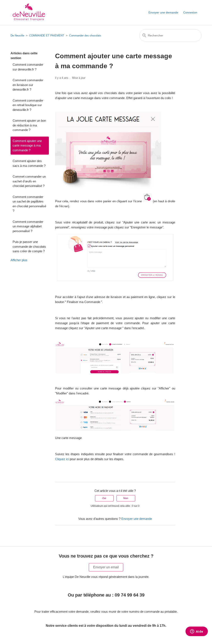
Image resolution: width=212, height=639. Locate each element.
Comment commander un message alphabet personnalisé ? (28, 226)
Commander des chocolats (85, 35)
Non (125, 498)
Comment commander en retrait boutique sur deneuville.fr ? (28, 105)
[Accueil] (28, 12)
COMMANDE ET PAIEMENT (46, 35)
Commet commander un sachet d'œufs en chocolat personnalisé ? (29, 181)
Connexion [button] (190, 12)
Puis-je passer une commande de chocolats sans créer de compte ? (29, 246)
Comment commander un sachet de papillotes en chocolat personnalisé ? (29, 204)
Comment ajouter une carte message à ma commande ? (27, 145)
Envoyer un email (106, 567)
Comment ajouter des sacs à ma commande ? (29, 163)
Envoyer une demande (163, 12)
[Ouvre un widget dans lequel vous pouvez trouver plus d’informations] (196, 632)
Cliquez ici (62, 459)
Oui (104, 498)
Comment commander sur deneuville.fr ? (28, 67)
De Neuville (17, 35)
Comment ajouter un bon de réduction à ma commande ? (29, 125)
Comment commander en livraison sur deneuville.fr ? (28, 84)
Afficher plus (19, 260)
